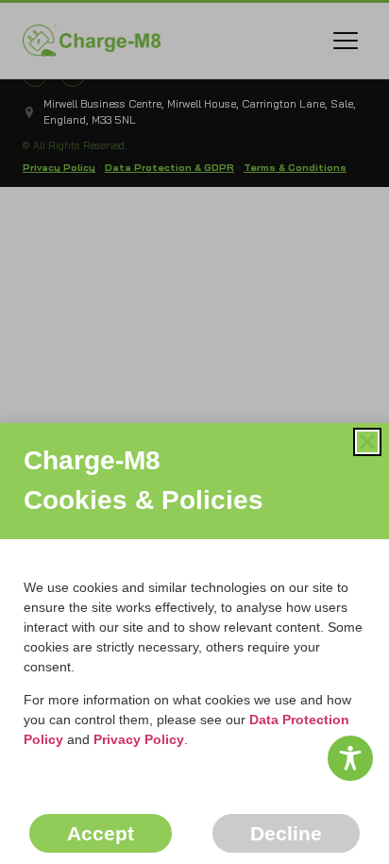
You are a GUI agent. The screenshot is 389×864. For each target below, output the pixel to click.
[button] (367, 442)
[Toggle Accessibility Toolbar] (350, 758)
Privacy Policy (138, 739)
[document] (194, 432)
